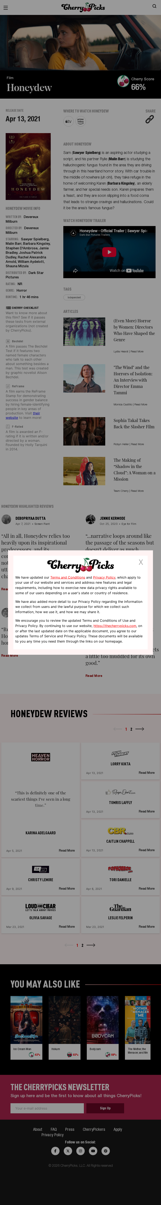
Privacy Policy (104, 577)
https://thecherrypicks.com (114, 626)
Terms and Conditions (67, 577)
